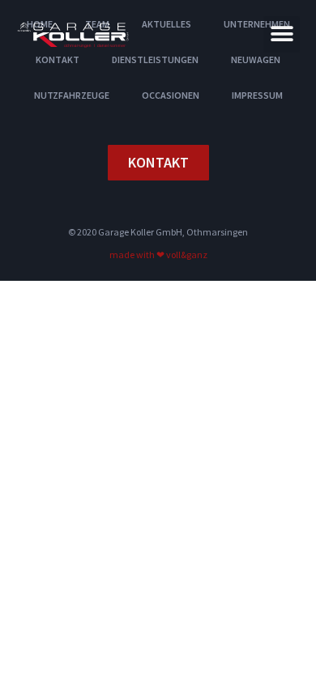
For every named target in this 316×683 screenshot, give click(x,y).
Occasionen (170, 95)
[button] (281, 34)
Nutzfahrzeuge (71, 95)
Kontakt (57, 59)
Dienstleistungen (155, 59)
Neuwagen (255, 59)
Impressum (257, 95)
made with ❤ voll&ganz (158, 254)
